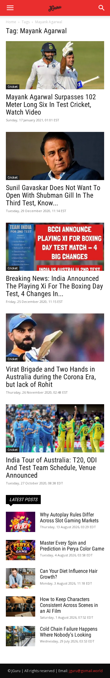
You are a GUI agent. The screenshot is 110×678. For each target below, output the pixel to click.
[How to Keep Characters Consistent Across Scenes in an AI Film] (20, 606)
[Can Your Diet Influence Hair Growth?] (20, 578)
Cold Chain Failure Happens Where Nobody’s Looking (68, 632)
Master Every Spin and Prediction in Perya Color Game (72, 546)
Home (11, 21)
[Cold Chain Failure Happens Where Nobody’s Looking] (20, 636)
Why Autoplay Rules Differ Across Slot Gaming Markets (69, 517)
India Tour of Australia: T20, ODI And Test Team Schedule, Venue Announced (51, 467)
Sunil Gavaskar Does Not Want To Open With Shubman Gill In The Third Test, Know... (53, 195)
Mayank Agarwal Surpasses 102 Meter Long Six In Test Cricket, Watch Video (51, 104)
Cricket (13, 87)
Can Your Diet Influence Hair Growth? (68, 574)
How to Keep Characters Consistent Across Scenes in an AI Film (69, 605)
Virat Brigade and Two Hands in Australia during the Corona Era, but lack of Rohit (51, 377)
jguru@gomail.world (86, 670)
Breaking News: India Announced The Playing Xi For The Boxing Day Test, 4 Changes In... (54, 286)
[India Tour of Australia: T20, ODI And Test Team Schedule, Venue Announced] (55, 428)
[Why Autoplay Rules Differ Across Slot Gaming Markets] (20, 522)
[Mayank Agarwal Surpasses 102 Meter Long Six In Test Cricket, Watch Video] (55, 65)
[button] (102, 8)
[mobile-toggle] (10, 8)
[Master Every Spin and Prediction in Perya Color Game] (20, 550)
